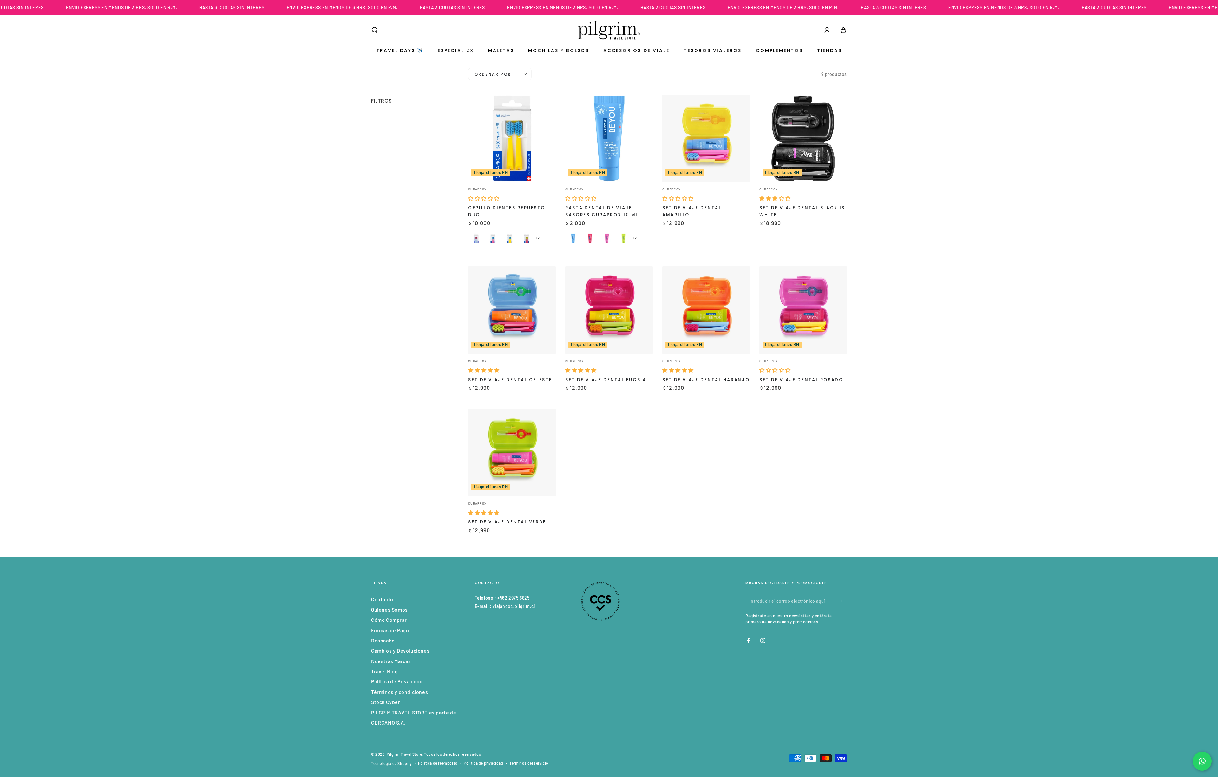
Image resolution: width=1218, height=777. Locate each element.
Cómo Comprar (389, 620)
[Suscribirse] (843, 601)
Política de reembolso (438, 763)
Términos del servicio (528, 763)
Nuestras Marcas (391, 661)
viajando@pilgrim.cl (514, 606)
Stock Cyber (385, 702)
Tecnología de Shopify (391, 763)
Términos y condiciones (399, 692)
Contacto (382, 599)
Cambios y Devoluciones (400, 651)
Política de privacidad (483, 763)
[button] (374, 30)
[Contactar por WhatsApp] (1202, 761)
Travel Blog (384, 671)
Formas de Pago (390, 630)
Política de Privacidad (396, 681)
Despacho (383, 640)
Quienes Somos (389, 610)
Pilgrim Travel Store (404, 754)
